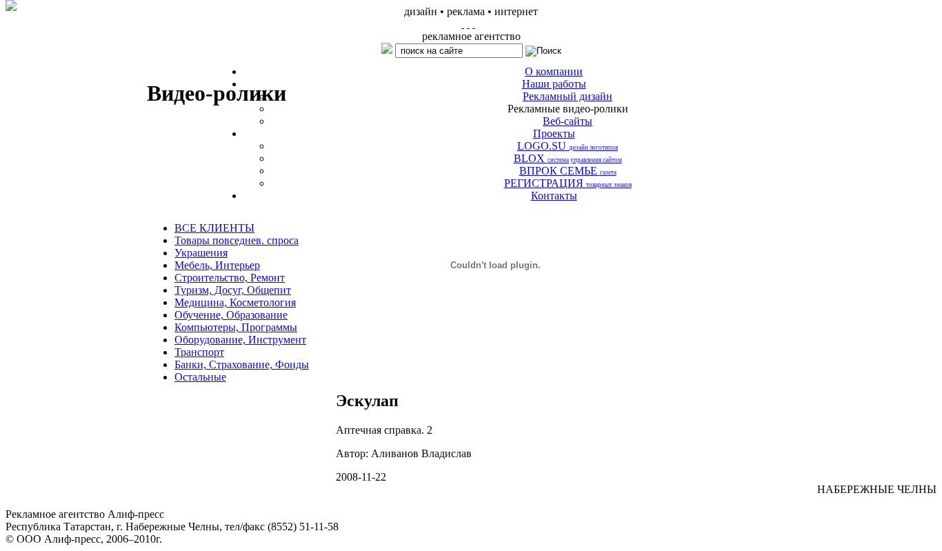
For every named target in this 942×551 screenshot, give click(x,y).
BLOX (568, 158)
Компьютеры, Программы (235, 327)
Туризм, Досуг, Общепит (232, 290)
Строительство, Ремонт (229, 277)
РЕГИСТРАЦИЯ (568, 183)
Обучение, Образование (231, 315)
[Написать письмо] (468, 24)
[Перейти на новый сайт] (11, 5)
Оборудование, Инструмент (240, 339)
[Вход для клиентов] (473, 24)
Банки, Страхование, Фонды (241, 364)
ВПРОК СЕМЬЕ (568, 171)
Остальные (200, 377)
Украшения (201, 253)
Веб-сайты (567, 121)
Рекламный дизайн (567, 96)
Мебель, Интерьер (217, 265)
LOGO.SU (567, 146)
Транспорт (199, 352)
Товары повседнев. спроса (236, 240)
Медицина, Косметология (235, 302)
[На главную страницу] (462, 24)
